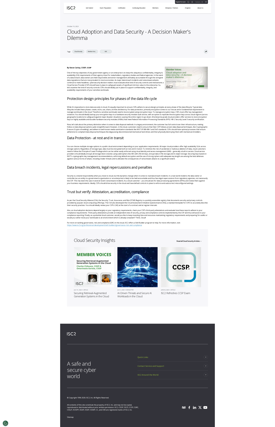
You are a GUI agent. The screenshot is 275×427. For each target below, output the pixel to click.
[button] (206, 2)
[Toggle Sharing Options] (206, 52)
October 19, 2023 (73, 26)
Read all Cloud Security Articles (188, 241)
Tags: (69, 52)
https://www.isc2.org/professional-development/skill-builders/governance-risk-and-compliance (104, 225)
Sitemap (70, 417)
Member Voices (92, 51)
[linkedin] (194, 407)
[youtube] (205, 407)
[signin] (192, 2)
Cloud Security (78, 51)
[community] (183, 407)
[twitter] (200, 407)
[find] (188, 2)
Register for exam (181, 2)
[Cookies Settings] (5, 423)
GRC (106, 51)
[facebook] (189, 407)
